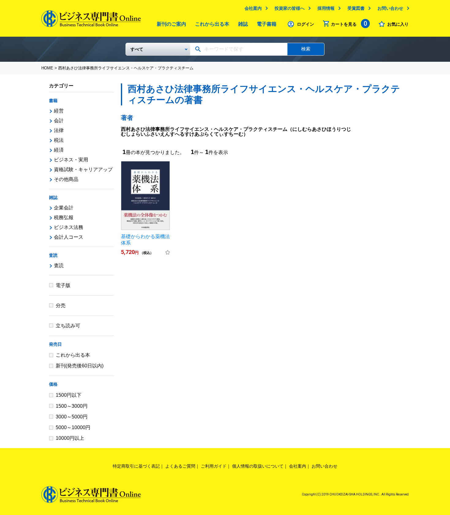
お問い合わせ (390, 8)
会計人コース (68, 237)
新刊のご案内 (171, 24)
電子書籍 (266, 24)
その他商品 (66, 179)
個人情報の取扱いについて (257, 466)
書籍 (53, 100)
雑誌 (243, 24)
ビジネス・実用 (71, 159)
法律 (59, 130)
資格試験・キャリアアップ (83, 169)
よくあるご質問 (180, 466)
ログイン (305, 24)
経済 (59, 150)
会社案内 (253, 8)
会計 (59, 120)
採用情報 (326, 8)
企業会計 (63, 207)
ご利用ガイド (214, 466)
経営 (59, 110)
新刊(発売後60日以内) (79, 365)
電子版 (63, 285)
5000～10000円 (73, 427)
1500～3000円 (72, 406)
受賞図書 (356, 8)
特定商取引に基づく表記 (136, 466)
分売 (61, 305)
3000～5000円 (72, 416)
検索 (305, 48)
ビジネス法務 (68, 227)
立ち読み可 (68, 325)
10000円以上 (70, 438)
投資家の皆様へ (290, 8)
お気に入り (398, 24)
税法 (59, 140)
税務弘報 (63, 217)
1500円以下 (68, 395)
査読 (53, 255)
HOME (47, 68)
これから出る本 (212, 24)
